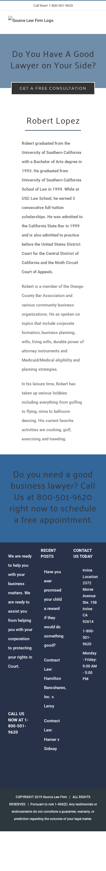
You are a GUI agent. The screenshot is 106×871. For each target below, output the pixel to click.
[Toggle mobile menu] (95, 25)
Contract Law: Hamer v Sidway (52, 734)
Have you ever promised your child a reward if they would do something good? (53, 608)
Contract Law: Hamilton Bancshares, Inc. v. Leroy (53, 683)
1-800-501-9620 (88, 637)
